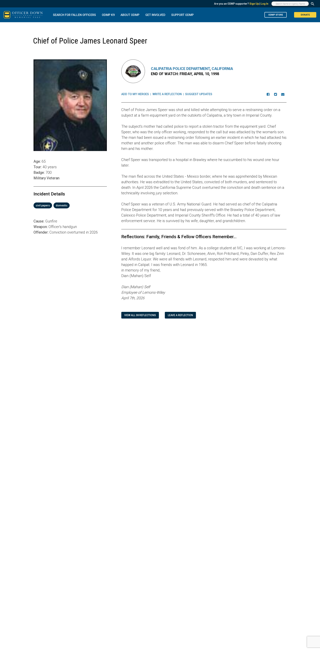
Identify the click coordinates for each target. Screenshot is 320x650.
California (222, 68)
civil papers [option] (43, 205)
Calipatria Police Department (180, 68)
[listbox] (70, 205)
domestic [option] (61, 205)
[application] (70, 287)
